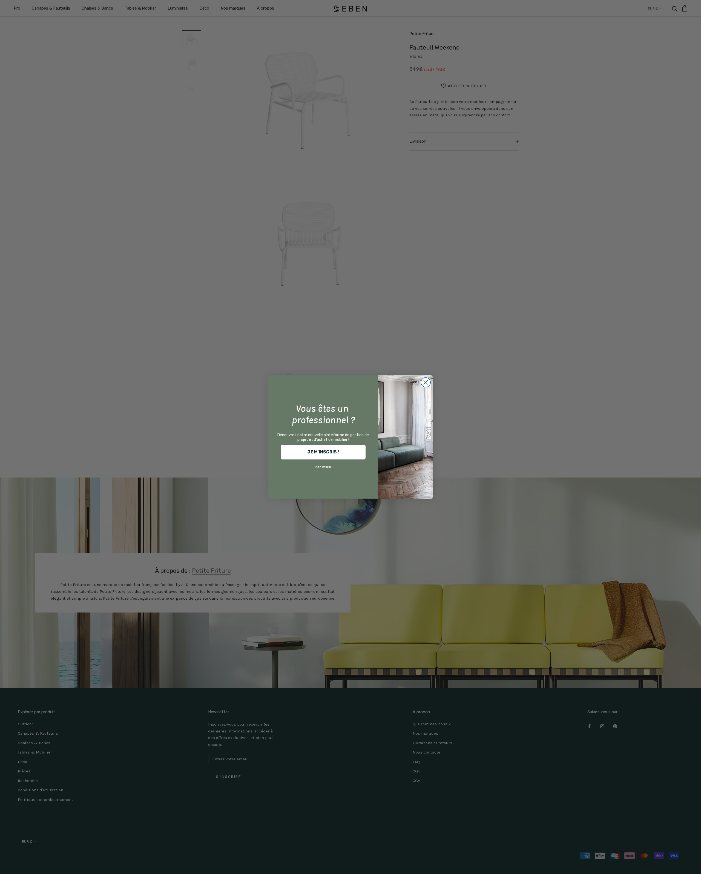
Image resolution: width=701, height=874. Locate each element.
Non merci (323, 467)
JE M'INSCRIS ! (323, 452)
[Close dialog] (425, 382)
